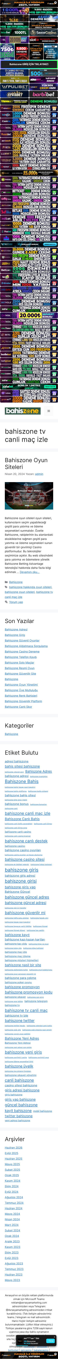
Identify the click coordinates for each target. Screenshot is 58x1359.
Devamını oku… (29, 572)
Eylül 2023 (11, 1258)
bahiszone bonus (17, 804)
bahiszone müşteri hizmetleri (22, 960)
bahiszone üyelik (19, 1066)
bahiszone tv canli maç (26, 1010)
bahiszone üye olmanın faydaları (18, 1071)
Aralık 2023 (12, 1241)
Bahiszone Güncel (17, 891)
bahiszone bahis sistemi (38, 791)
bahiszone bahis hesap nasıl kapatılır (20, 787)
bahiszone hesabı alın (39, 918)
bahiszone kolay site (13, 948)
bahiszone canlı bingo (43, 824)
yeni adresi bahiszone (17, 1120)
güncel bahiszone (21, 1104)
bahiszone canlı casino (18, 831)
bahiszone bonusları (38, 804)
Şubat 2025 (12, 1169)
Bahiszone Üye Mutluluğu (21, 690)
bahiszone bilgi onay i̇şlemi (16, 800)
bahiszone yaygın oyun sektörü (17, 1034)
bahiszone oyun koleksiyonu (40, 970)
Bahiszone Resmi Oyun (19, 668)
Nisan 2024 (12, 1219)
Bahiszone (16, 582)
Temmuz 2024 (14, 1202)
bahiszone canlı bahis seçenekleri (18, 824)
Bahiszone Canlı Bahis (22, 819)
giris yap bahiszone (20, 1099)
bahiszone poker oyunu (18, 982)
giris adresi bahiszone (22, 1090)
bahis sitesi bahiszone (22, 766)
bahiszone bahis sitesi (20, 795)
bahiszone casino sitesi (24, 859)
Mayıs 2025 (12, 1164)
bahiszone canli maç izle (27, 813)
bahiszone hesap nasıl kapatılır (17, 922)
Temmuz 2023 (14, 1269)
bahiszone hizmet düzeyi (15, 930)
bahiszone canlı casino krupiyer (18, 836)
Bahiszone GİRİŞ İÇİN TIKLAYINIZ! (29, 64)
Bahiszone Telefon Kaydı (21, 657)
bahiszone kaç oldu (16, 943)
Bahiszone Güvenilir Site (20, 673)
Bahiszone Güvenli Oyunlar (22, 640)
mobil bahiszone (42, 1111)
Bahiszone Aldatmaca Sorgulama (26, 646)
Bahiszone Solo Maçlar (19, 662)
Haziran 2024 (13, 1208)
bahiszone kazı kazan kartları (25, 939)
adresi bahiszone (17, 761)
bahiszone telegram (36, 1001)
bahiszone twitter (19, 1020)
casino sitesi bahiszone (21, 1085)
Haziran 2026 (13, 1147)
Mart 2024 (12, 1225)
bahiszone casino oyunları (23, 850)
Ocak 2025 (12, 1175)
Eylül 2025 (11, 1153)
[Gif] (29, 173)
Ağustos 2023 (14, 1263)
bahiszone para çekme (20, 978)
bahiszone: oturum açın (14, 772)
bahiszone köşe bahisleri (33, 948)
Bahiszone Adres (38, 771)
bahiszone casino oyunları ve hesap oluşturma (23, 855)
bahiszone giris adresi (20, 875)
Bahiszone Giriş (15, 635)
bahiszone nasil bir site (23, 965)
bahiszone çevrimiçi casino (16, 1057)
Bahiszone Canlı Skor (18, 706)
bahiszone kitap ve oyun (38, 944)
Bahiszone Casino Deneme (22, 651)
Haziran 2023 (13, 1274)
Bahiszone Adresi (16, 629)
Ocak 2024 (12, 1236)
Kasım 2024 (12, 1180)
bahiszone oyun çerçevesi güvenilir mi (20, 974)
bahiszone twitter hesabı (15, 1026)
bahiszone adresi (17, 776)
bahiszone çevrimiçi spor (39, 1057)
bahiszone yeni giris (23, 1052)
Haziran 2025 (13, 1158)
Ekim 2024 (12, 1186)
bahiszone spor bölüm (14, 1001)
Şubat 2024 (12, 1230)
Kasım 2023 (12, 1247)
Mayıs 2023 (12, 1280)
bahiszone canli (11, 808)
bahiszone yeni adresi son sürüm (18, 1047)
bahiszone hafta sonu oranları (17, 918)
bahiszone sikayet (15, 996)
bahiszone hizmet (40, 926)
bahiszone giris (21, 870)
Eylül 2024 (11, 1191)
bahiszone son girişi (35, 997)
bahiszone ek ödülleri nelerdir (17, 864)
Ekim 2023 (12, 1252)
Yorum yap (16, 602)
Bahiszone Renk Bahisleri (21, 695)
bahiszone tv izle (16, 1015)
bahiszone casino (15, 846)
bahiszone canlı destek (26, 840)
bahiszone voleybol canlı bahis (39, 1026)
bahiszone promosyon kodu (28, 992)
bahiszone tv (12, 1005)
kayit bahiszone (18, 1110)
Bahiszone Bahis (22, 781)
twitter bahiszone (19, 1116)
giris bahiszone (13, 1094)
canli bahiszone (19, 1080)
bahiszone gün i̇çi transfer (15, 908)
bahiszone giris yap (20, 887)
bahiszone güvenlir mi (25, 912)
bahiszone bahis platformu (16, 791)
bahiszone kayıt (17, 935)
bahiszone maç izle (16, 952)
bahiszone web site (13, 1030)
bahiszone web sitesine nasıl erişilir (37, 1030)
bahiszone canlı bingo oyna (16, 828)
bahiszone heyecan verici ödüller (18, 926)
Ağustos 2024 (14, 1197)
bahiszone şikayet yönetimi (20, 1075)
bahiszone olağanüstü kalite (16, 970)
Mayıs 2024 (12, 1214)
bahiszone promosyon (22, 987)
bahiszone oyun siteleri (20, 592)
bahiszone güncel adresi (25, 902)
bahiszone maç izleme (17, 956)
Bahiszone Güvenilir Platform (23, 701)
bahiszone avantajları (39, 776)
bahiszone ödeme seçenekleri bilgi (19, 1061)
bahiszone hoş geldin (35, 930)
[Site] (29, 108)
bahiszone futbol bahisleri (41, 864)
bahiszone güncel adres (27, 897)
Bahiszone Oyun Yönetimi (21, 684)
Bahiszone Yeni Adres (22, 1038)
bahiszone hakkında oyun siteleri (30, 587)
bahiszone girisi (21, 881)
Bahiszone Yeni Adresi (18, 1042)
